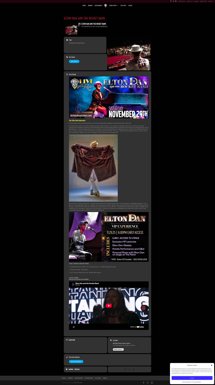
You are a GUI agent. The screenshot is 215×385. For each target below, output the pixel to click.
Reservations (181, 1)
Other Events (118, 349)
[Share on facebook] (125, 369)
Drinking (90, 5)
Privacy (210, 1)
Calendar (71, 369)
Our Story (123, 5)
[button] (211, 365)
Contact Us (190, 1)
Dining (84, 5)
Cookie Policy (203, 1)
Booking (196, 1)
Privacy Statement (196, 381)
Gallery (130, 5)
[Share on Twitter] (129, 369)
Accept (192, 378)
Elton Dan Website (76, 361)
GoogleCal (77, 369)
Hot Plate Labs (78, 382)
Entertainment (98, 5)
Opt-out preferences (187, 381)
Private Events (113, 5)
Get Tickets (74, 61)
